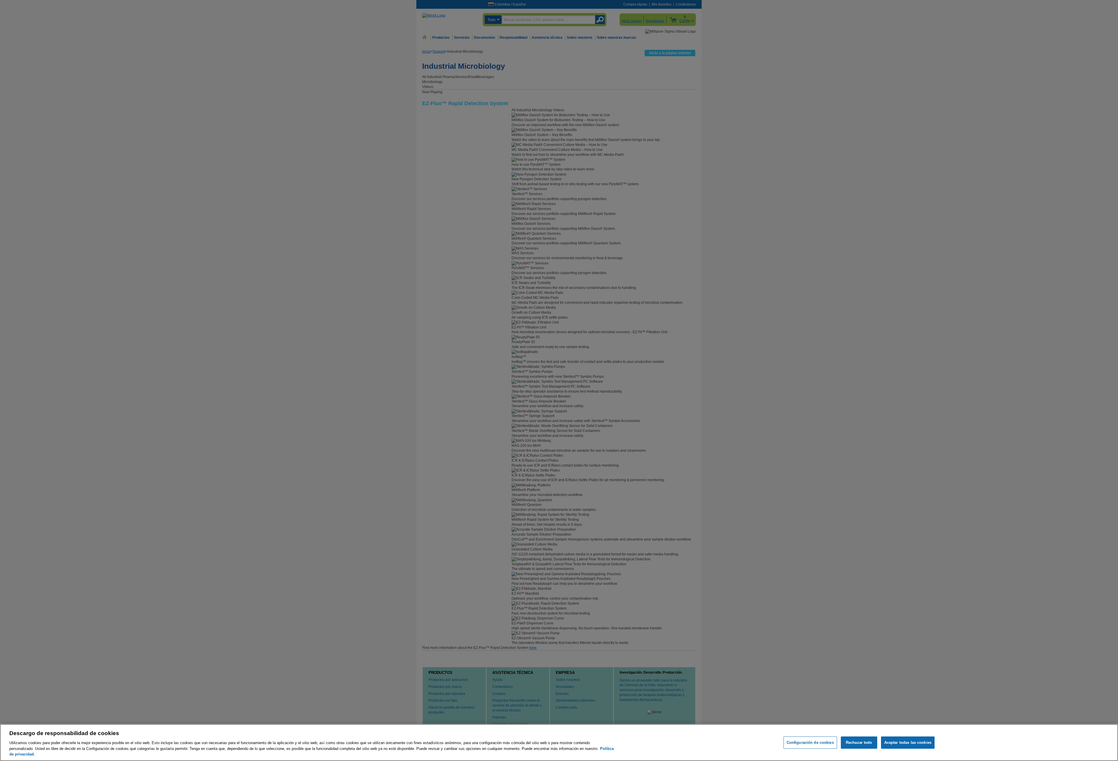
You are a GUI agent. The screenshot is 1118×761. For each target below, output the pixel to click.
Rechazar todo (859, 742)
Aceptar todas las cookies (907, 742)
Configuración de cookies (810, 742)
